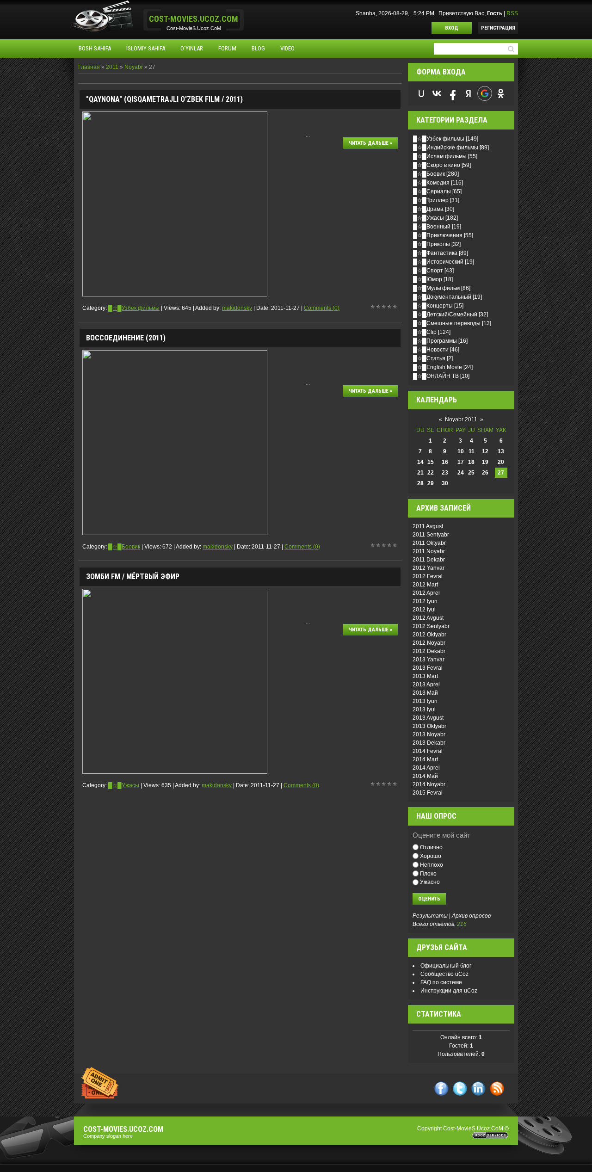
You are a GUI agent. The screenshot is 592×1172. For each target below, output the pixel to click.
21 (420, 472)
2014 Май (425, 776)
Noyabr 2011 (461, 419)
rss (497, 1088)
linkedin (478, 1088)
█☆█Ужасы (123, 785)
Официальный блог (445, 965)
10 (460, 451)
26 (485, 472)
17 (460, 462)
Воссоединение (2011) (126, 337)
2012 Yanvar (428, 568)
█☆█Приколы (431, 244)
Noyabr (133, 67)
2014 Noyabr (429, 784)
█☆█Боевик (124, 546)
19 (485, 462)
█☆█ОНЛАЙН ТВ (436, 376)
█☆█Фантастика (435, 253)
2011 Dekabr (429, 559)
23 (445, 472)
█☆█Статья (429, 358)
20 (501, 462)
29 (430, 483)
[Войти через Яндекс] (468, 93)
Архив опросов (471, 916)
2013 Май (425, 693)
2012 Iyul (424, 609)
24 (460, 472)
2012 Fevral (428, 576)
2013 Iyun (425, 701)
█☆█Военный (431, 226)
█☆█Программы (435, 341)
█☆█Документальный (442, 297)
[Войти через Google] (484, 93)
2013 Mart (425, 676)
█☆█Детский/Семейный (445, 314)
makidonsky (237, 308)
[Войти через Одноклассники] (501, 93)
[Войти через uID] (421, 93)
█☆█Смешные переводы (447, 323)
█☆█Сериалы (432, 191)
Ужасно (430, 882)
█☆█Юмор (427, 279)
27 (501, 472)
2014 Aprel (426, 768)
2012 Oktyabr (429, 634)
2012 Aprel (426, 593)
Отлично (431, 847)
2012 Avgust (428, 618)
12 (485, 451)
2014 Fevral (428, 751)
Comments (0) (321, 308)
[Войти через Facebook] (453, 93)
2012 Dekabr (429, 651)
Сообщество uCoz (444, 974)
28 (420, 483)
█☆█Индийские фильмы (445, 147)
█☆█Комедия (431, 182)
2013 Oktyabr (429, 726)
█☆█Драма (428, 209)
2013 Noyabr (429, 734)
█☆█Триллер (431, 200)
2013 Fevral (428, 668)
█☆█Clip (425, 332)
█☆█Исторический (438, 262)
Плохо (428, 873)
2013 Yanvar (428, 659)
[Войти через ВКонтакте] (437, 93)
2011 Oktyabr (429, 543)
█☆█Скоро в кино (436, 165)
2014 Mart (425, 759)
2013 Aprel (426, 684)
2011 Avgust (428, 526)
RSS (512, 13)
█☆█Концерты (433, 305)
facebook (441, 1088)
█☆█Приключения (437, 235)
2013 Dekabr (429, 743)
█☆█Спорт (428, 270)
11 (472, 451)
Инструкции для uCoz (448, 990)
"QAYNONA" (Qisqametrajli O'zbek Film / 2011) (164, 99)
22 (430, 472)
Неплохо (431, 865)
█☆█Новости (431, 349)
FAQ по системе (441, 982)
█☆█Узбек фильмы (134, 308)
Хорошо (430, 856)
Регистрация (498, 28)
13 (501, 451)
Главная (89, 67)
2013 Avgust (428, 718)
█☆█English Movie (437, 367)
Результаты (430, 916)
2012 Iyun (425, 601)
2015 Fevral (428, 793)
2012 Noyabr (429, 643)
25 (471, 472)
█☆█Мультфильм (436, 288)
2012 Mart (425, 584)
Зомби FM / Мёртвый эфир (132, 576)
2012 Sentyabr (431, 626)
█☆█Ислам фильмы (440, 156)
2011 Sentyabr (431, 534)
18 (471, 462)
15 (430, 462)
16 (445, 462)
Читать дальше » (370, 143)
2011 (112, 67)
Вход (451, 28)
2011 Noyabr (429, 551)
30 (445, 483)
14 (420, 462)
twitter (460, 1088)
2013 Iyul (424, 709)
